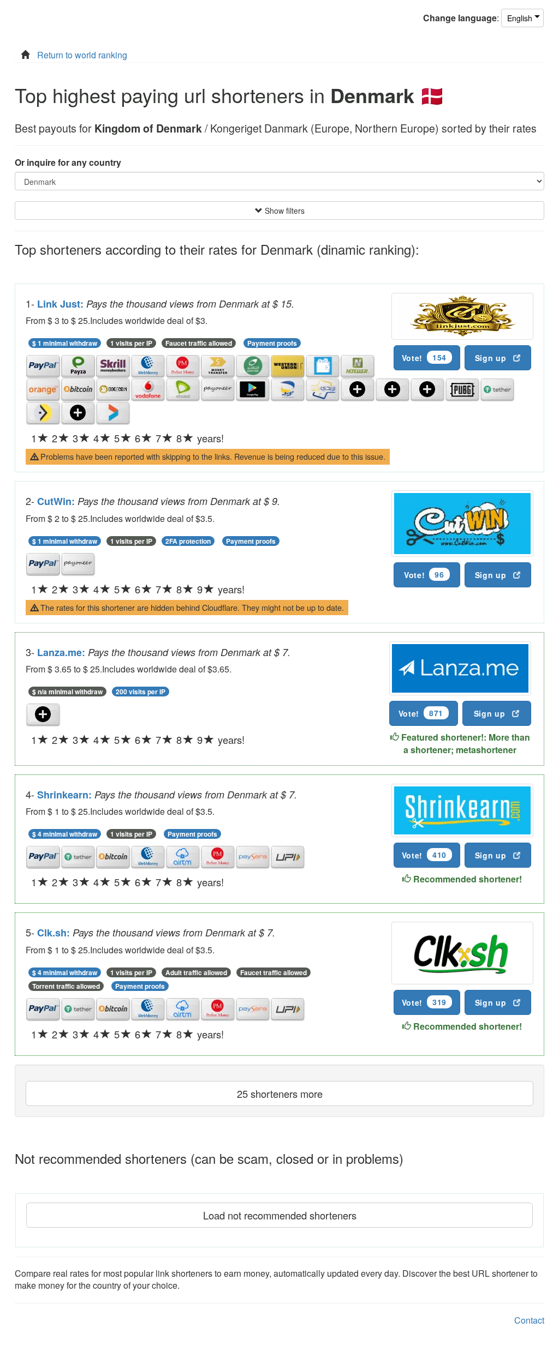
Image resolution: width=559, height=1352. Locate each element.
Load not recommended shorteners (279, 1215)
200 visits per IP (140, 691)
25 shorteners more (280, 1093)
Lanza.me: (62, 652)
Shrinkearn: (65, 795)
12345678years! (127, 438)
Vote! (424, 357)
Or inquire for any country (68, 163)
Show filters (284, 210)
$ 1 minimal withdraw (64, 343)
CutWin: (57, 501)
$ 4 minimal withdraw (64, 834)
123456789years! (138, 589)
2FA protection (188, 541)
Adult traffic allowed (196, 972)
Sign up (491, 357)
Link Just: (61, 304)
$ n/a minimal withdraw (67, 691)
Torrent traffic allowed (66, 986)
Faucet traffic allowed (198, 343)
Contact (529, 1320)
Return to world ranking (82, 55)
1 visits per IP (131, 343)
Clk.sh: (55, 933)
